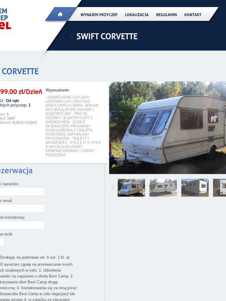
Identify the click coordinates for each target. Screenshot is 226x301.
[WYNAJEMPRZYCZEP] (99, 14)
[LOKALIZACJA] (137, 14)
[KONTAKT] (193, 14)
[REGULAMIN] (166, 14)
